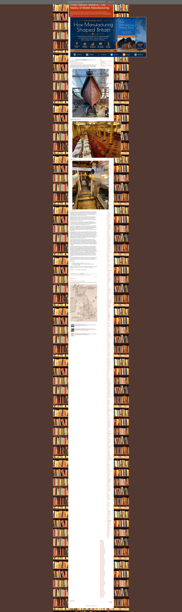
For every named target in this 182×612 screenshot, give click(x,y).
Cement (108, 188)
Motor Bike (108, 381)
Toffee (108, 504)
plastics (108, 413)
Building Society (109, 172)
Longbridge (108, 355)
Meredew (108, 371)
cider (108, 199)
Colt (107, 210)
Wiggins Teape (109, 527)
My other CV (102, 105)
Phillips (108, 411)
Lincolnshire (109, 349)
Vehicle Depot (109, 514)
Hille (108, 308)
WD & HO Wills (87, 274)
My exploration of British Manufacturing (106, 103)
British (108, 167)
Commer (108, 211)
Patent (108, 407)
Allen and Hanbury (108, 126)
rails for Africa (109, 431)
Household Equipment (108, 315)
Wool (108, 531)
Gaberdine (108, 271)
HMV (108, 311)
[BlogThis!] (80, 273)
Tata (107, 492)
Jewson (108, 333)
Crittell (108, 223)
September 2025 (102, 552)
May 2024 (101, 568)
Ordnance (108, 401)
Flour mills (108, 264)
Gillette (108, 282)
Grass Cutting (109, 289)
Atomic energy (109, 136)
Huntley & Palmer (108, 318)
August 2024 (101, 565)
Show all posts (90, 59)
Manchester (108, 361)
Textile (108, 495)
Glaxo (108, 285)
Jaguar (108, 329)
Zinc (89, 274)
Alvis (108, 129)
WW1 (108, 534)
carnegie (108, 183)
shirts (108, 461)
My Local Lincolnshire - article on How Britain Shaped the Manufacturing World (106, 89)
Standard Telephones (108, 482)
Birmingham (109, 151)
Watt (108, 519)
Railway (108, 432)
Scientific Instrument (108, 455)
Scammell (108, 451)
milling (108, 375)
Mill (107, 374)
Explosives (108, 256)
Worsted (108, 533)
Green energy (109, 292)
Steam (108, 483)
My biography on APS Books (104, 101)
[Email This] (79, 273)
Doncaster (108, 237)
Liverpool (108, 351)
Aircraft (108, 123)
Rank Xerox (108, 436)
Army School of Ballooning (109, 134)
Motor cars (108, 382)
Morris (108, 380)
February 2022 (102, 590)
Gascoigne (108, 274)
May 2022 (101, 588)
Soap (108, 472)
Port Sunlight (109, 417)
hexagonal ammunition (108, 307)
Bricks (108, 162)
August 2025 (101, 553)
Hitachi (108, 310)
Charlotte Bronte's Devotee (104, 111)
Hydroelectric (109, 320)
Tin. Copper (108, 502)
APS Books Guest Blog (104, 92)
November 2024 (102, 562)
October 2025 (102, 551)
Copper (108, 218)
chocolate (108, 197)
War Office (108, 518)
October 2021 (102, 593)
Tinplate (108, 503)
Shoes (108, 462)
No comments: (76, 273)
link (73, 269)
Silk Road (108, 468)
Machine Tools (109, 358)
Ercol (108, 253)
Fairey (108, 257)
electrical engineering (109, 246)
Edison (108, 243)
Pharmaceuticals (109, 410)
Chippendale (109, 196)
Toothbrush (108, 505)
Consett (108, 217)
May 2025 (101, 556)
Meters (108, 373)
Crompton (108, 224)
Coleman (108, 209)
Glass (108, 284)
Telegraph (108, 494)
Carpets (108, 184)
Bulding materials (108, 173)
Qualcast (108, 427)
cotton (108, 220)
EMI (107, 250)
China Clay (108, 195)
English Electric (109, 252)
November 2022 (102, 583)
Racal (108, 428)
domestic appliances (108, 236)
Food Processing (109, 267)
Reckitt (108, 438)
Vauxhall (108, 513)
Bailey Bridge (109, 142)
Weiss (108, 523)
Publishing (108, 426)
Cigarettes (108, 200)
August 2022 (101, 585)
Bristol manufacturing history (76, 63)
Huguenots (108, 316)
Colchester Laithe (108, 208)
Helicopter (108, 303)
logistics (108, 353)
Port (107, 416)
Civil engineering (109, 201)
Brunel (76, 274)
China (108, 194)
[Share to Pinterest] (83, 273)
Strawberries (109, 486)
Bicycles (108, 150)
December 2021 (102, 592)
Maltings (108, 360)
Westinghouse (109, 524)
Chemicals (108, 193)
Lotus (108, 356)
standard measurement (109, 480)
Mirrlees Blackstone (108, 379)
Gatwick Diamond (108, 275)
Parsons (108, 406)
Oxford (108, 402)
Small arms (108, 470)
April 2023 (101, 579)
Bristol (108, 165)
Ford (108, 268)
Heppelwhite (109, 305)
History (108, 309)
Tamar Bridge (109, 490)
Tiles (108, 500)
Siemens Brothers (108, 465)
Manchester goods (108, 362)
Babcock (108, 140)
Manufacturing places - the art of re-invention (80, 333)
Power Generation (108, 421)
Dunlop (108, 241)
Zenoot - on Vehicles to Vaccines (105, 90)
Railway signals (109, 433)
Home (101, 60)
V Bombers (108, 512)
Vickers (108, 516)
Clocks (108, 202)
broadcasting (109, 168)
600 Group (108, 116)
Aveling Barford (109, 137)
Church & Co (109, 198)
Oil (107, 399)
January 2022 (102, 591)
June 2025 (101, 555)
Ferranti (108, 258)
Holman (108, 312)
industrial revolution (108, 323)
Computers (108, 214)
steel (108, 484)
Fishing (108, 261)
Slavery (108, 469)
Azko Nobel (108, 139)
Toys (108, 506)
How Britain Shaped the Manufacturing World (84, 267)
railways (108, 434)
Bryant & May (109, 171)
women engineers (108, 530)
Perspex (108, 409)
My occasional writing (103, 110)
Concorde (79, 274)
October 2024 (102, 563)
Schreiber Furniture (108, 453)
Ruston (108, 449)
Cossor (108, 219)
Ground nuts (109, 293)
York (108, 537)
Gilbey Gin (108, 281)
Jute (107, 338)
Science (108, 454)
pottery (108, 419)
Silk (107, 467)
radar (108, 429)
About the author (103, 66)
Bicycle (108, 149)
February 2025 (102, 559)
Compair (108, 212)
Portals (108, 418)
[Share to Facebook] (82, 273)
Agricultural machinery (108, 122)
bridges (108, 163)
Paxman (108, 408)
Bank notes (108, 145)
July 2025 (101, 554)
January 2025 (102, 560)
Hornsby (108, 314)
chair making (109, 191)
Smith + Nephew (109, 471)
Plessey (108, 414)
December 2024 (102, 561)
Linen (108, 350)
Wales (108, 517)
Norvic (108, 397)
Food (108, 266)
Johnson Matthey (109, 337)
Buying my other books (104, 106)
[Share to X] (81, 273)
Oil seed (108, 400)
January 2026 (102, 548)
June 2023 (101, 578)
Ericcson (108, 254)
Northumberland (109, 396)
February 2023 (102, 580)
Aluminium (108, 128)
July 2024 (101, 566)
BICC (108, 148)
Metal (108, 372)
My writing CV (102, 104)
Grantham (108, 288)
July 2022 (101, 586)
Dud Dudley (108, 239)
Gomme (108, 287)
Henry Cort (108, 304)
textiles (108, 496)
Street (108, 487)
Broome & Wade (109, 169)
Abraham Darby (109, 117)
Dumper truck (109, 240)
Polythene (108, 415)
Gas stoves (108, 273)
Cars (108, 186)
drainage (108, 238)
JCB (107, 331)
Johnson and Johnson (109, 336)
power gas (108, 420)
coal (107, 203)
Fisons (108, 262)
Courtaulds (108, 221)
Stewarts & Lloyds (108, 485)
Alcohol (108, 124)
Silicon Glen (109, 466)
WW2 (108, 535)
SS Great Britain (83, 274)
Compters (108, 213)
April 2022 (101, 589)
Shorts (108, 463)
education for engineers (109, 244)
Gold (108, 286)
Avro (108, 138)
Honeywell (108, 313)
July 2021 (101, 596)
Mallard (108, 359)
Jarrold (108, 330)
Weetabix (108, 522)
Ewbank (108, 255)
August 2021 (101, 595)
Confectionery (109, 216)
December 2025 (102, 549)
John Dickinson (109, 334)
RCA (108, 437)
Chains (108, 190)
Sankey (108, 450)
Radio (108, 430)
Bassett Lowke (109, 146)
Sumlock (108, 488)
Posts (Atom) (75, 278)
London (108, 354)
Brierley (108, 164)
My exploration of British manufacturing (106, 65)
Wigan (108, 526)
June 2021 (101, 597)
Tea (107, 493)
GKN (108, 283)
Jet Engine (108, 332)
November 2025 (102, 550)
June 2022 (101, 587)
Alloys (108, 127)
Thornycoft (108, 498)
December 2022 (102, 582)
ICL (107, 322)
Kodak (108, 339)
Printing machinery (108, 425)
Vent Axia (108, 515)
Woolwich (108, 532)
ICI (107, 321)
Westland (108, 525)
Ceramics (108, 189)
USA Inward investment (108, 511)
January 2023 (102, 581)
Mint (107, 377)
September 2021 (102, 594)
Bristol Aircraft (74, 274)
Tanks (108, 491)
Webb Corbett (109, 521)
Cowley (108, 222)
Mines (108, 376)
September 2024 (102, 564)
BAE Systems (109, 141)
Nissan (108, 395)
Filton (80, 274)
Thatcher (108, 497)
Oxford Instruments (108, 403)
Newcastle (108, 394)
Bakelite (108, 143)
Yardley (108, 536)
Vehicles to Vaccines (82, 251)
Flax (107, 263)
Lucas (108, 357)
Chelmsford (108, 192)
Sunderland (108, 489)
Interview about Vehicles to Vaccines (105, 91)
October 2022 (102, 584)
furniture (108, 269)
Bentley (108, 147)
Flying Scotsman (109, 265)
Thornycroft (108, 499)
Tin (107, 501)
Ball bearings (109, 144)
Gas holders (109, 272)
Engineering (109, 251)
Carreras (108, 185)
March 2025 (101, 558)
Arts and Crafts (109, 135)
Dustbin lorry (109, 242)
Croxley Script (109, 225)
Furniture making (109, 270)
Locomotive (108, 352)
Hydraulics (108, 319)
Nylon (108, 398)
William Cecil (109, 528)
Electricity (108, 247)
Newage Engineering (109, 393)
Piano (108, 412)
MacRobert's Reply (103, 112)
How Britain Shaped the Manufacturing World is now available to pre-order (84, 328)
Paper (108, 405)
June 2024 (101, 567)
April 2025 (101, 557)
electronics (108, 248)
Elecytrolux (108, 249)
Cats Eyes (108, 187)
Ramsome (108, 435)
